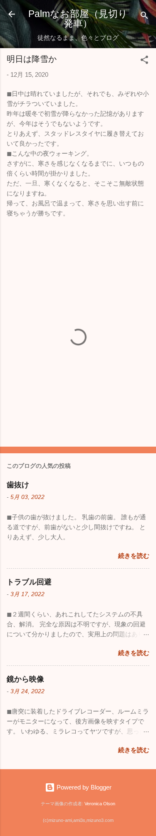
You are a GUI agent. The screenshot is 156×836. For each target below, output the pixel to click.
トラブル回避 (29, 582)
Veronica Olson (99, 803)
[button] (144, 61)
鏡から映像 (25, 679)
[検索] (144, 16)
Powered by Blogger (83, 787)
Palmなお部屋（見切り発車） (78, 18)
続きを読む (133, 555)
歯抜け (18, 485)
